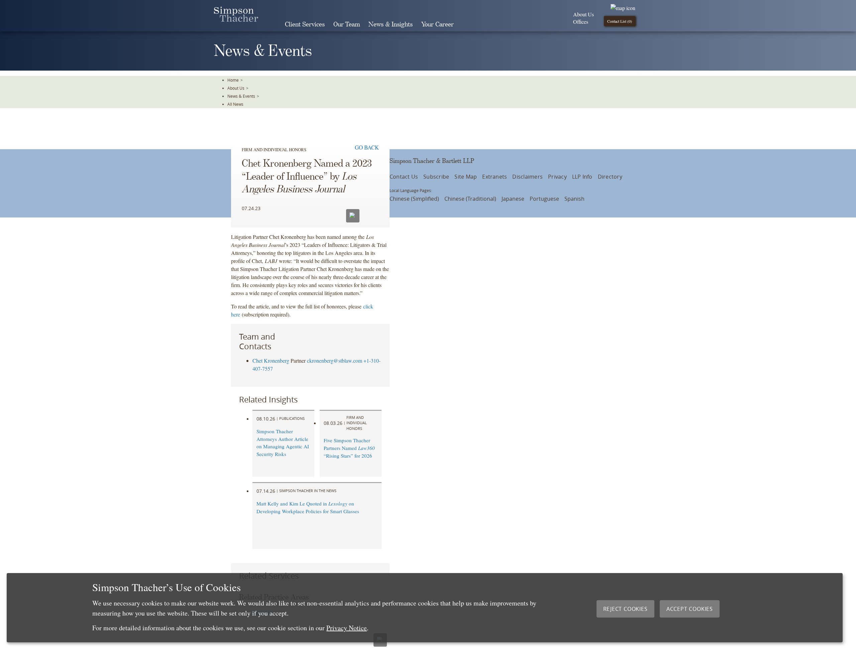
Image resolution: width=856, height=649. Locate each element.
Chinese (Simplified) (414, 198)
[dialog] (425, 607)
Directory (610, 176)
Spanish (574, 198)
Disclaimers (527, 176)
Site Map (465, 176)
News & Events (241, 96)
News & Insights (390, 24)
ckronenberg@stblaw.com (334, 360)
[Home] (236, 19)
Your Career (437, 24)
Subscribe (436, 176)
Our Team (346, 24)
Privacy (557, 176)
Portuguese (544, 198)
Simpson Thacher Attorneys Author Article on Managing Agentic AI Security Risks (282, 442)
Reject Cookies (625, 609)
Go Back (367, 147)
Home (233, 80)
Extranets (494, 176)
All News (235, 104)
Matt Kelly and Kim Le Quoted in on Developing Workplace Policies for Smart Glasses (307, 507)
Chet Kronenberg (270, 360)
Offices (580, 21)
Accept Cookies (689, 609)
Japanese (513, 198)
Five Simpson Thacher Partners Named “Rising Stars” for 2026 (349, 448)
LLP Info (582, 176)
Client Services (305, 24)
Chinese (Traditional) (470, 198)
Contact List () (619, 21)
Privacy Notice (346, 627)
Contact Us (404, 176)
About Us (583, 14)
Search (467, 24)
